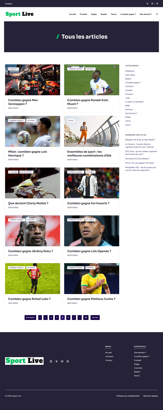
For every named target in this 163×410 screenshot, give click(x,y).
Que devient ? (146, 14)
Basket (104, 14)
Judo (127, 98)
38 (86, 317)
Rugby (94, 14)
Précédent (30, 317)
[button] (156, 14)
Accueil (72, 14)
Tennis (113, 14)
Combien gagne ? (128, 14)
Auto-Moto (130, 75)
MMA (127, 105)
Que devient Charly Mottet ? (28, 203)
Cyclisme (13, 172)
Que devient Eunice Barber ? (137, 158)
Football (83, 14)
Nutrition (129, 109)
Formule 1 (13, 69)
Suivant (95, 317)
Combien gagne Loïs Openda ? (89, 251)
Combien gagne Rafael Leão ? (29, 299)
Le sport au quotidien (134, 102)
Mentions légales (150, 396)
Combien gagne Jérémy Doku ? (30, 251)
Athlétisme (129, 71)
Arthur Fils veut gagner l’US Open (139, 163)
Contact (8, 4)
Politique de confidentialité (127, 396)
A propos (109, 356)
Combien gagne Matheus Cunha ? (91, 299)
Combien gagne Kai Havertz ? (88, 203)
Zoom (70, 120)
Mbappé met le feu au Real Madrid (140, 140)
